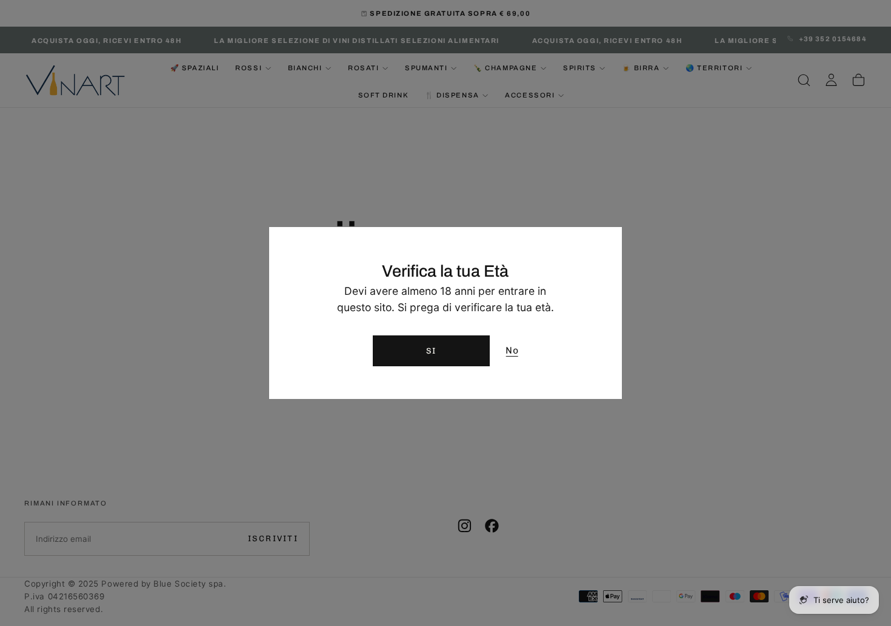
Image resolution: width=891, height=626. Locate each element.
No (512, 350)
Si (431, 350)
